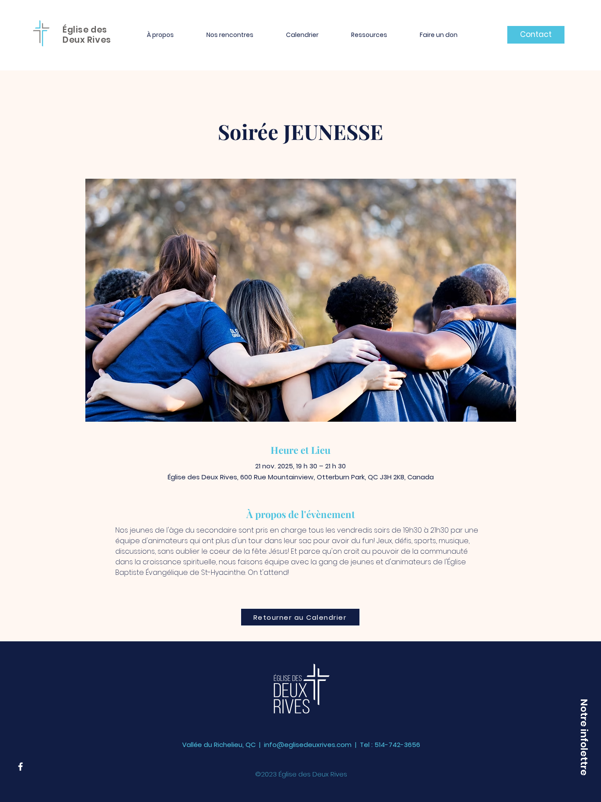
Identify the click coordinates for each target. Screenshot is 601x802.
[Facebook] (20, 766)
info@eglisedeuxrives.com (308, 744)
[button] (160, 34)
